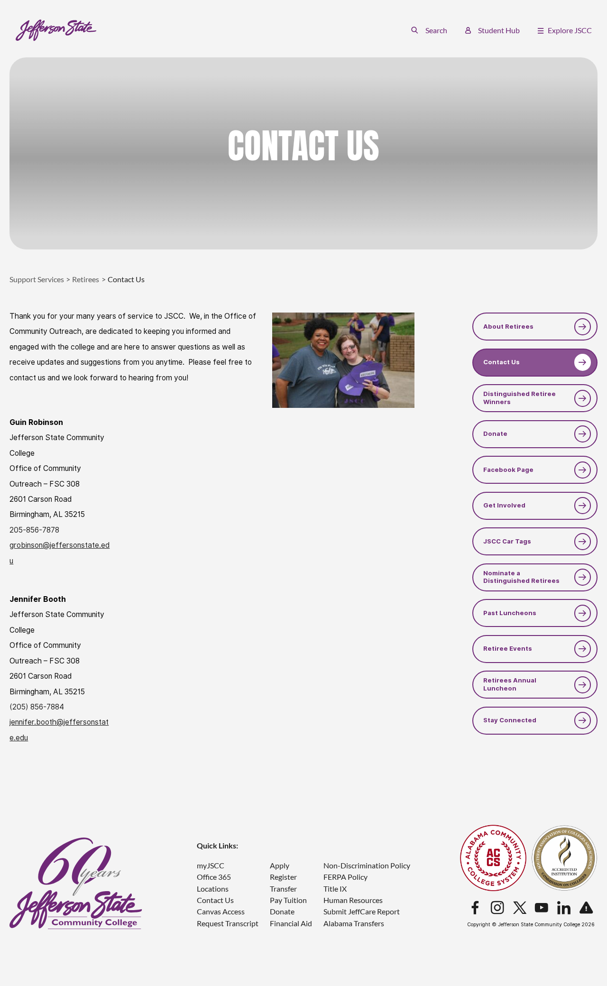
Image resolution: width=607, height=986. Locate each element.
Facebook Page (508, 469)
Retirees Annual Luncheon (509, 684)
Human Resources (353, 899)
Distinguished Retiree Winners (519, 397)
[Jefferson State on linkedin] (563, 908)
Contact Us (501, 362)
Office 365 (214, 876)
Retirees (85, 279)
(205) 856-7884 (36, 706)
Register (283, 876)
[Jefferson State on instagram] (497, 908)
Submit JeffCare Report (361, 911)
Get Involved (504, 505)
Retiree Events (507, 648)
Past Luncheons (509, 613)
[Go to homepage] (56, 30)
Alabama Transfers (353, 923)
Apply (279, 865)
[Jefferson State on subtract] (586, 908)
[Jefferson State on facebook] (475, 908)
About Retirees (508, 326)
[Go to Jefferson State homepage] (75, 883)
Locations (213, 888)
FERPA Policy (345, 876)
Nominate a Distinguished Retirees (521, 577)
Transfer (283, 888)
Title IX (335, 888)
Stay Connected (509, 720)
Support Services (36, 279)
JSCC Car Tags (507, 541)
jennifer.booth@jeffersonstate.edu (59, 730)
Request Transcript (227, 923)
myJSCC (210, 865)
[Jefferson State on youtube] (541, 908)
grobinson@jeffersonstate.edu (59, 553)
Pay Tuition (288, 899)
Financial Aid (291, 923)
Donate (495, 433)
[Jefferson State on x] (519, 908)
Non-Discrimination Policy (366, 865)
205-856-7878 (34, 529)
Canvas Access (221, 911)
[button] (429, 30)
